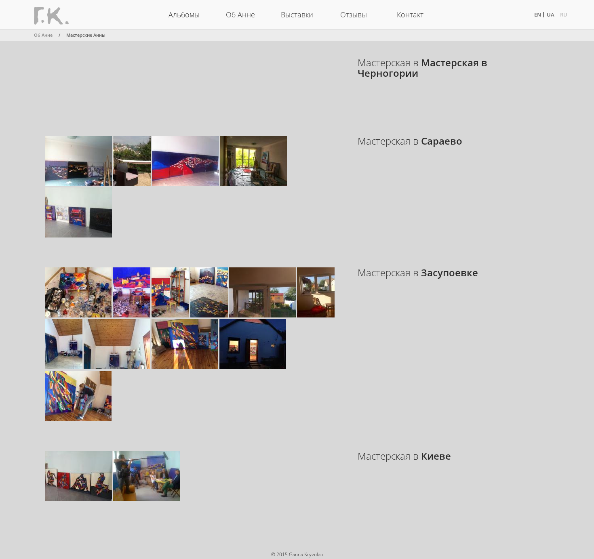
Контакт (410, 14)
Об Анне (240, 14)
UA (550, 14)
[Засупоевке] (78, 315)
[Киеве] (78, 498)
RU (563, 14)
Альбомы (184, 14)
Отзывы (353, 14)
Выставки (297, 14)
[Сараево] (78, 183)
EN (537, 14)
